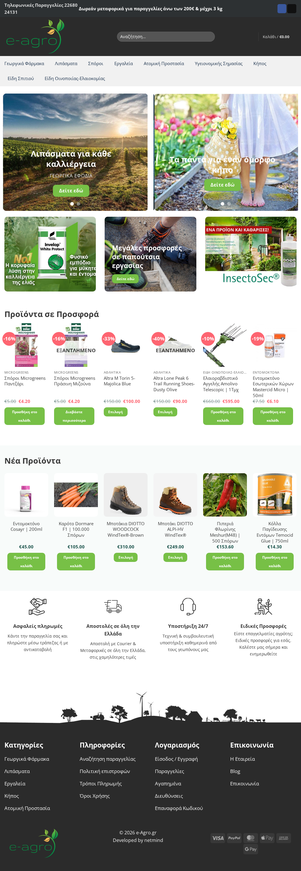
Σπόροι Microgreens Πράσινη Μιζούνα (74, 381)
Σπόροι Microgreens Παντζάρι (25, 381)
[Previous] (13, 152)
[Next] (137, 152)
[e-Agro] (39, 36)
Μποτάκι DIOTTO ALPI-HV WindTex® (175, 529)
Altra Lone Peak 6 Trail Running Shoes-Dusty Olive (174, 383)
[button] (251, 36)
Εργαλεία (123, 63)
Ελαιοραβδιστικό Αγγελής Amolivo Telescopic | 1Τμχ (221, 383)
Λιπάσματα (66, 63)
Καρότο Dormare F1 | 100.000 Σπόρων (76, 529)
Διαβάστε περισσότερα (74, 416)
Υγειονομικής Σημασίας (219, 63)
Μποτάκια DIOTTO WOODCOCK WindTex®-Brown (126, 529)
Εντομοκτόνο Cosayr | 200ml (26, 526)
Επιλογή (115, 411)
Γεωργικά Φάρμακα (24, 63)
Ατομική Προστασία (164, 63)
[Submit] (209, 36)
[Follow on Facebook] (282, 8)
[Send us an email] (291, 8)
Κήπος (259, 63)
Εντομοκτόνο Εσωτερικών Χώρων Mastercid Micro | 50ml (273, 386)
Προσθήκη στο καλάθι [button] (24, 416)
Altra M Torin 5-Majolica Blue (119, 381)
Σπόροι (95, 63)
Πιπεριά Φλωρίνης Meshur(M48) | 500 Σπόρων (225, 532)
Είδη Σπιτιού (21, 78)
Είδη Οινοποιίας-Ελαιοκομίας (75, 78)
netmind (153, 840)
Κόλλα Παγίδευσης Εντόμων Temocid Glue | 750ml (275, 532)
